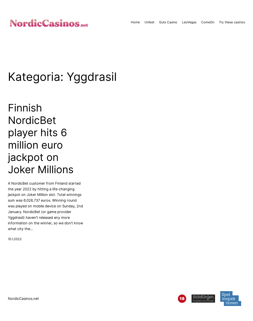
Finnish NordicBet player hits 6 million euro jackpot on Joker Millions (41, 139)
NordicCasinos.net (23, 298)
